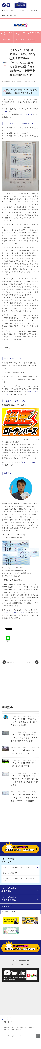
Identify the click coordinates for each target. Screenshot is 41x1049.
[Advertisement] (20, 683)
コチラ (6, 111)
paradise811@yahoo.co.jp (14, 612)
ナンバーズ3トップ (7, 33)
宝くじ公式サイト (26, 114)
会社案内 (6, 1027)
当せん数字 (20, 40)
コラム (32, 40)
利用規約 (6, 1029)
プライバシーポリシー (18, 1027)
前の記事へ (10, 662)
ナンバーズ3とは (20, 33)
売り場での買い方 (35, 33)
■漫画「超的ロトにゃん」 (10, 15)
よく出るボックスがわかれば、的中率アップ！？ (18, 879)
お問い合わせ (16, 1029)
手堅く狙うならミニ (10, 873)
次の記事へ (30, 662)
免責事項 (30, 1027)
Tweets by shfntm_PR (20, 960)
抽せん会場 (6, 40)
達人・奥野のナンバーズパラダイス (16, 867)
